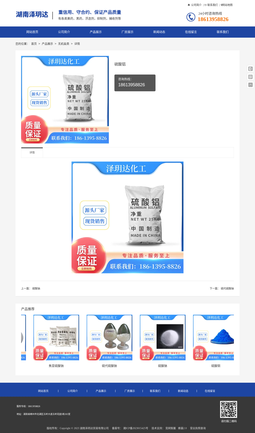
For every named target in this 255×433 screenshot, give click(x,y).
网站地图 (227, 5)
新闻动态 (182, 391)
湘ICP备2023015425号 (135, 428)
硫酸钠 (36, 288)
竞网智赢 (170, 428)
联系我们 (212, 5)
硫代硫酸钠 (227, 288)
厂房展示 (129, 391)
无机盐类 (64, 43)
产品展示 (48, 43)
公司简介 (196, 5)
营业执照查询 (198, 428)
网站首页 (44, 391)
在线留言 (209, 391)
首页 (34, 43)
